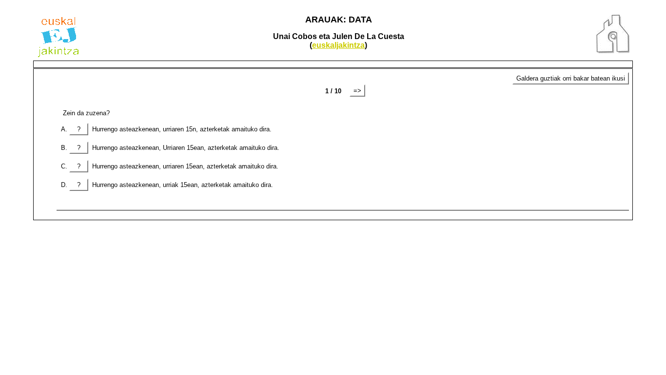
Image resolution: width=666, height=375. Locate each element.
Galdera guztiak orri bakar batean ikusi (570, 78)
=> (357, 90)
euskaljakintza (338, 45)
